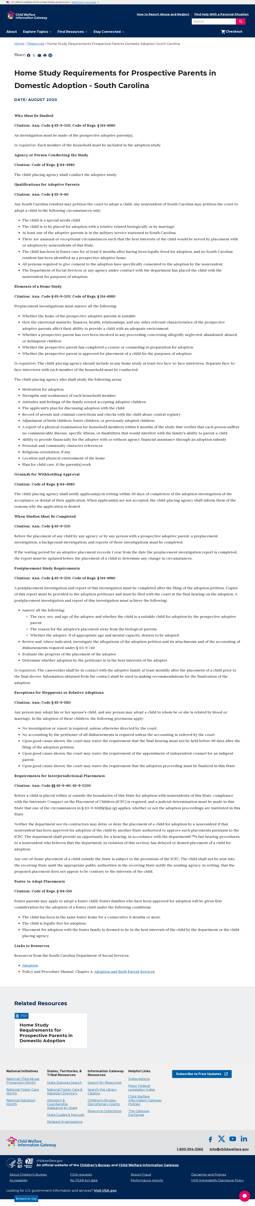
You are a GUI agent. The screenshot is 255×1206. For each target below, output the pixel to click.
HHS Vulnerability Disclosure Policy (217, 1180)
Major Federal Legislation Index (141, 1088)
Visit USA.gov (105, 1190)
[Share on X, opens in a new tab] (34, 56)
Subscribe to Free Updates (196, 1074)
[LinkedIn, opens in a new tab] (244, 1139)
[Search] (240, 21)
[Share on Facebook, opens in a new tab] (28, 56)
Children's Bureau (95, 1165)
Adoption (30, 965)
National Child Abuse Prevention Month (22, 1081)
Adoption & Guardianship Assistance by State (62, 1104)
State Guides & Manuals (65, 1115)
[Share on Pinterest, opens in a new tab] (50, 56)
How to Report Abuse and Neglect (163, 14)
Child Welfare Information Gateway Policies (145, 1100)
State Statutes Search (64, 1083)
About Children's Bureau (28, 1174)
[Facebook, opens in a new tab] (210, 1139)
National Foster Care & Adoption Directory (64, 1091)
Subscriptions (139, 1079)
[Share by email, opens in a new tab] (39, 56)
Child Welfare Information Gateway (149, 1165)
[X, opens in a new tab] (221, 1139)
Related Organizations (64, 1122)
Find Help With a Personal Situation (221, 14)
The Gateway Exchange (138, 1113)
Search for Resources (104, 1083)
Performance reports (147, 1180)
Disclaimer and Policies (208, 1174)
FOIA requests (81, 1174)
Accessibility (18, 1180)
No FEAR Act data (83, 1180)
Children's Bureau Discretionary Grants (104, 1102)
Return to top (26, 1199)
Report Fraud (141, 1174)
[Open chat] (244, 1196)
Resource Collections (104, 1111)
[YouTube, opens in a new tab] (232, 1139)
